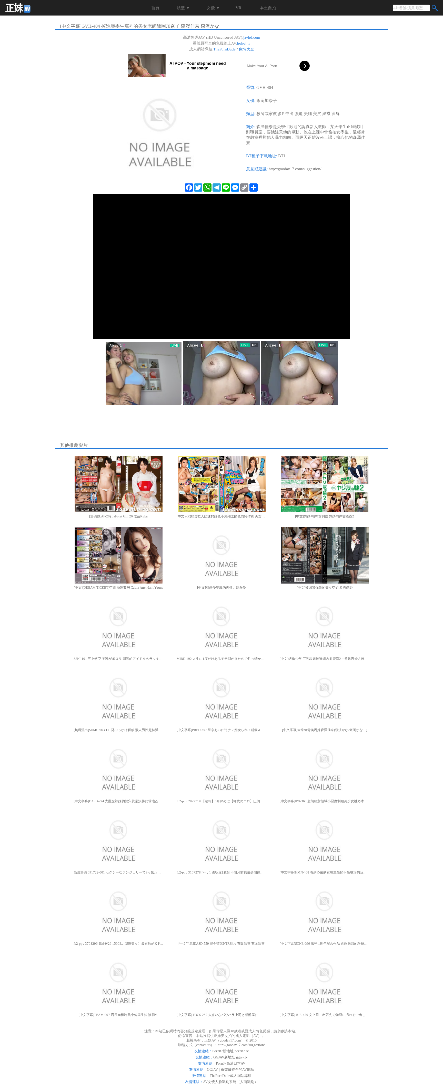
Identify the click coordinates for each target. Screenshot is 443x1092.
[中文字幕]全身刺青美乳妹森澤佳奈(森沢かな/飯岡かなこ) (324, 730)
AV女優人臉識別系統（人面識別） (230, 1082)
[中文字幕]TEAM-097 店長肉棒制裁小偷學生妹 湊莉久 (118, 1015)
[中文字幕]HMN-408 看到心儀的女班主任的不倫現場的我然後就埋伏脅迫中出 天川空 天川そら (324, 872)
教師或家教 (266, 113)
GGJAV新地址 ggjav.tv (230, 1057)
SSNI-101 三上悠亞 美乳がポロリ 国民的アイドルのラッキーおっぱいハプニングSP (118, 659)
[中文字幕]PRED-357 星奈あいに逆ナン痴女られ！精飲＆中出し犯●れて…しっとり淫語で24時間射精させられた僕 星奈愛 (221, 730)
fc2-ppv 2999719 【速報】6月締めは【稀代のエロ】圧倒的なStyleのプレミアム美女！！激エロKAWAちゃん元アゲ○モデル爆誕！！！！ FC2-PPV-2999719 (221, 801)
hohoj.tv (243, 43)
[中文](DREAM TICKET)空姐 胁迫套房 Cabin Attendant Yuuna (118, 587)
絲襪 (326, 113)
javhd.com (251, 37)
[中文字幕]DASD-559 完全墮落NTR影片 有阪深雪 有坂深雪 (221, 943)
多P (281, 113)
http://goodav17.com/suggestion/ (295, 169)
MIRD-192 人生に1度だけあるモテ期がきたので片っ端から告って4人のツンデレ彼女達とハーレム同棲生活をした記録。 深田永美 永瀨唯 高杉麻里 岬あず (221, 659)
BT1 (282, 156)
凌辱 (335, 113)
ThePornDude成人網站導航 (230, 1076)
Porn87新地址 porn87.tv (230, 1051)
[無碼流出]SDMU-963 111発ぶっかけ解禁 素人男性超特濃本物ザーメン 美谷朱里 (118, 730)
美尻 (317, 113)
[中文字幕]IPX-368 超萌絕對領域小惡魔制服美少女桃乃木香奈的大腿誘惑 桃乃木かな (324, 801)
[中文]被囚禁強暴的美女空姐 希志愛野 (325, 587)
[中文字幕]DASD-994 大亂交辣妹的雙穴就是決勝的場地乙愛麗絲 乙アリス (118, 801)
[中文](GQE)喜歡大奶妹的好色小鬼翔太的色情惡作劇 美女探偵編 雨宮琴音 (221, 516)
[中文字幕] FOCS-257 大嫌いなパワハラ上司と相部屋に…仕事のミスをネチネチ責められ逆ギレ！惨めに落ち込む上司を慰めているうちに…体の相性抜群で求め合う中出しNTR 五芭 (221, 1015)
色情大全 (246, 49)
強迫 (299, 113)
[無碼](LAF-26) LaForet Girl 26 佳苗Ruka (118, 516)
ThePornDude (224, 49)
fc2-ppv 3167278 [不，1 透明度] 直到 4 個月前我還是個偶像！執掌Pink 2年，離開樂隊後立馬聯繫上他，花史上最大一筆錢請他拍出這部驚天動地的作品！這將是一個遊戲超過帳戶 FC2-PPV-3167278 (221, 872)
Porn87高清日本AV (230, 1063)
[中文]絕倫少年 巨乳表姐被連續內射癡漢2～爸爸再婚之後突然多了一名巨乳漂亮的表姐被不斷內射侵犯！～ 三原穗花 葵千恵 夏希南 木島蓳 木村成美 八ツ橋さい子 (324, 659)
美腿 (308, 113)
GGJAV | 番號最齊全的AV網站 (230, 1070)
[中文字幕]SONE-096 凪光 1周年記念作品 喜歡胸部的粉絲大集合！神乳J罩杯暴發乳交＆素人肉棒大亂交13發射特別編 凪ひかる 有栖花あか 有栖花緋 (324, 943)
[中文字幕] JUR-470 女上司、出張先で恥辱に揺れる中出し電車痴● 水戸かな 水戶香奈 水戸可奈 (324, 1015)
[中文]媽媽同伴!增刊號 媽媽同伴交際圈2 (324, 516)
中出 (289, 113)
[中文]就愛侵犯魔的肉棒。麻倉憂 (221, 587)
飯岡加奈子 (266, 100)
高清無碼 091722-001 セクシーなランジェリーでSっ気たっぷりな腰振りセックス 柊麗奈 (118, 872)
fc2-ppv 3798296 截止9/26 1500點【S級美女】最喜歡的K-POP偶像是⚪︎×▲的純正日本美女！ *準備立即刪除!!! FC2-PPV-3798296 (118, 943)
